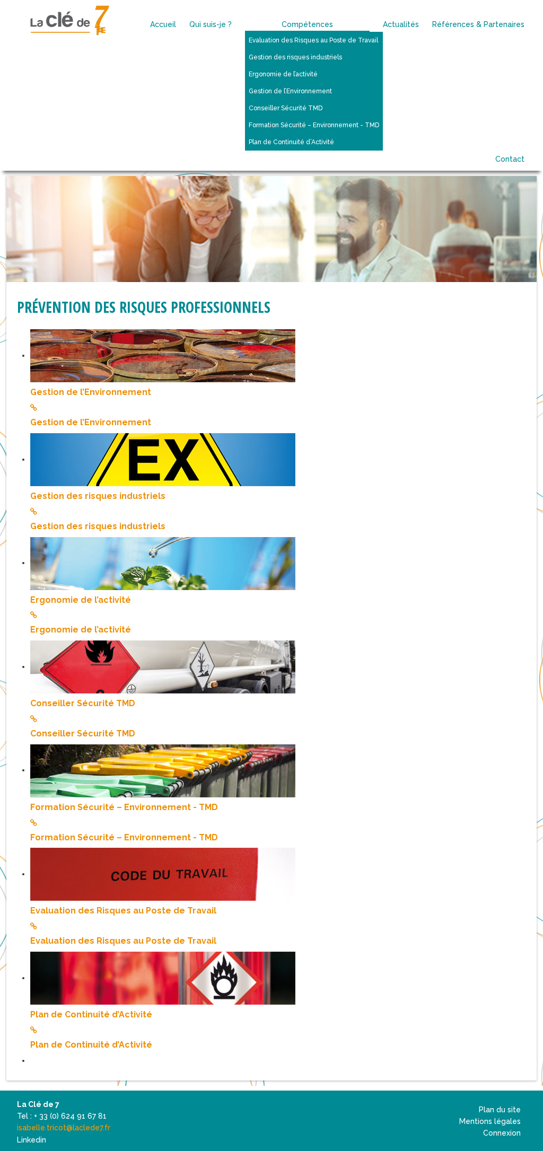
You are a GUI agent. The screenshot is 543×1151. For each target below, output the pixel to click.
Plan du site (500, 1109)
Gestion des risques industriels (97, 496)
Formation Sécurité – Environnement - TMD (124, 807)
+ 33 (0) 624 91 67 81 (70, 1116)
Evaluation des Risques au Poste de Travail (123, 911)
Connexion (502, 1133)
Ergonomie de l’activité (80, 600)
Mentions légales (490, 1121)
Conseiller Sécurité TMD (82, 703)
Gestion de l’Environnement (90, 392)
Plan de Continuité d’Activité (91, 1014)
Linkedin (31, 1140)
